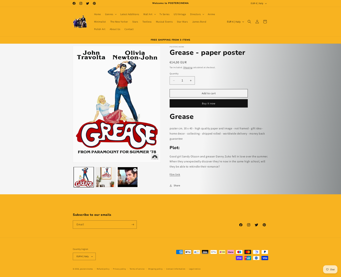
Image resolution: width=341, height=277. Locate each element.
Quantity (174, 73)
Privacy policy (119, 269)
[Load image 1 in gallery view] (84, 177)
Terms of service (137, 269)
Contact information (175, 269)
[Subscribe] (133, 224)
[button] (110, 14)
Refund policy (103, 269)
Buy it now (208, 103)
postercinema (86, 269)
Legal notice (194, 269)
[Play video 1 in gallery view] (128, 177)
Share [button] (177, 185)
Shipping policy (155, 269)
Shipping (187, 67)
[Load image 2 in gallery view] (106, 177)
